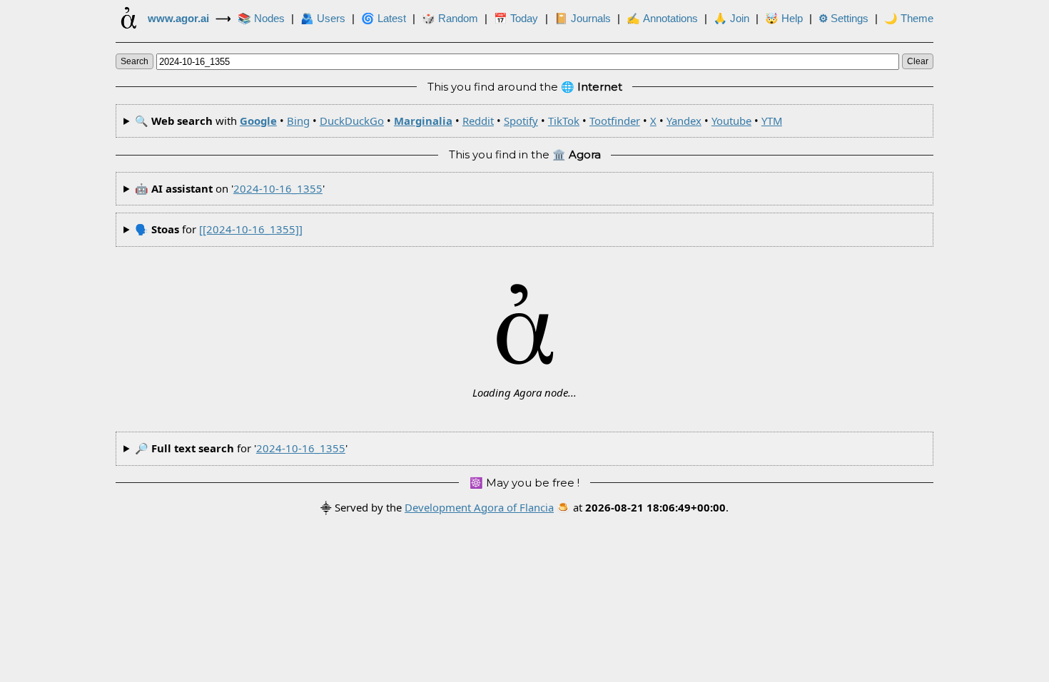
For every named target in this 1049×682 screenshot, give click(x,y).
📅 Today (516, 18)
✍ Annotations (662, 18)
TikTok (563, 120)
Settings (843, 18)
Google (258, 120)
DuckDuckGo (352, 120)
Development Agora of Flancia (479, 507)
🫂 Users (322, 18)
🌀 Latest (383, 18)
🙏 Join (731, 18)
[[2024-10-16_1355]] (251, 229)
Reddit (478, 120)
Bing (298, 120)
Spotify (521, 120)
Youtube (731, 120)
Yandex (684, 120)
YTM (771, 120)
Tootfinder (614, 120)
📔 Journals (582, 18)
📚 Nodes (261, 18)
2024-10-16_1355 (278, 188)
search (134, 61)
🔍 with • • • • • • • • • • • (458, 120)
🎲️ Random (450, 18)
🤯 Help (784, 18)
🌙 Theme (908, 18)
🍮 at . (643, 507)
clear (917, 61)
